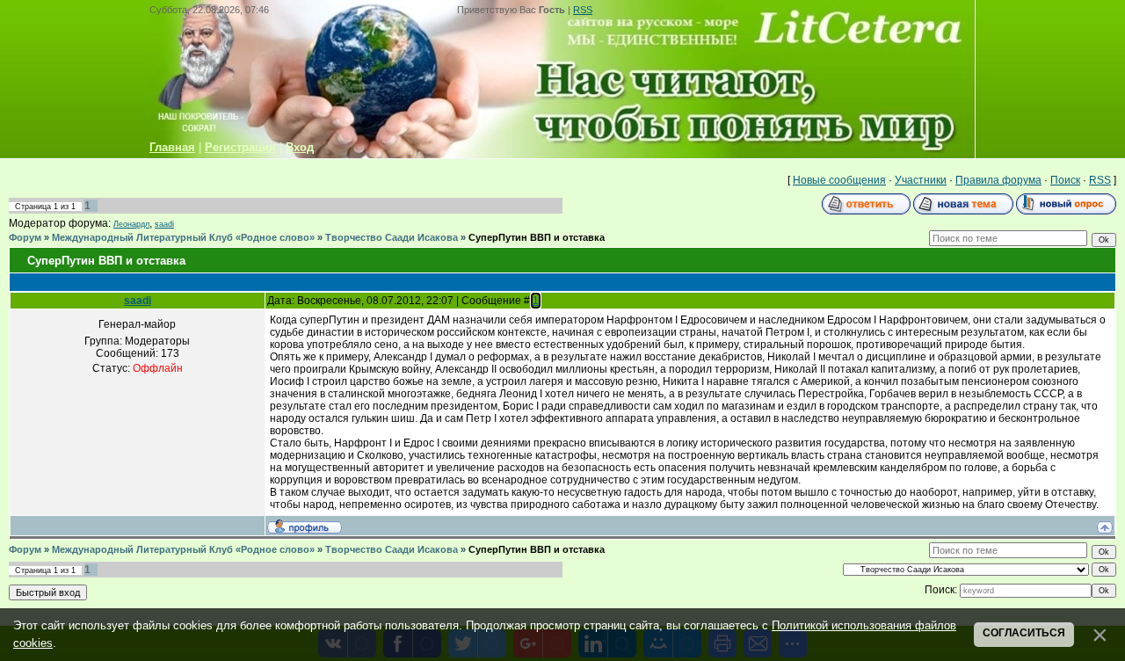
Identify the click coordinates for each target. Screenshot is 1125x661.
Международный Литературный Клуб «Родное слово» (183, 237)
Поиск (1065, 180)
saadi (164, 224)
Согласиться (1024, 633)
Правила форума (998, 180)
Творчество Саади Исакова (391, 237)
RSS (582, 9)
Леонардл (131, 224)
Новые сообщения (839, 180)
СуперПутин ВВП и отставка (536, 237)
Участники (921, 180)
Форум (25, 237)
